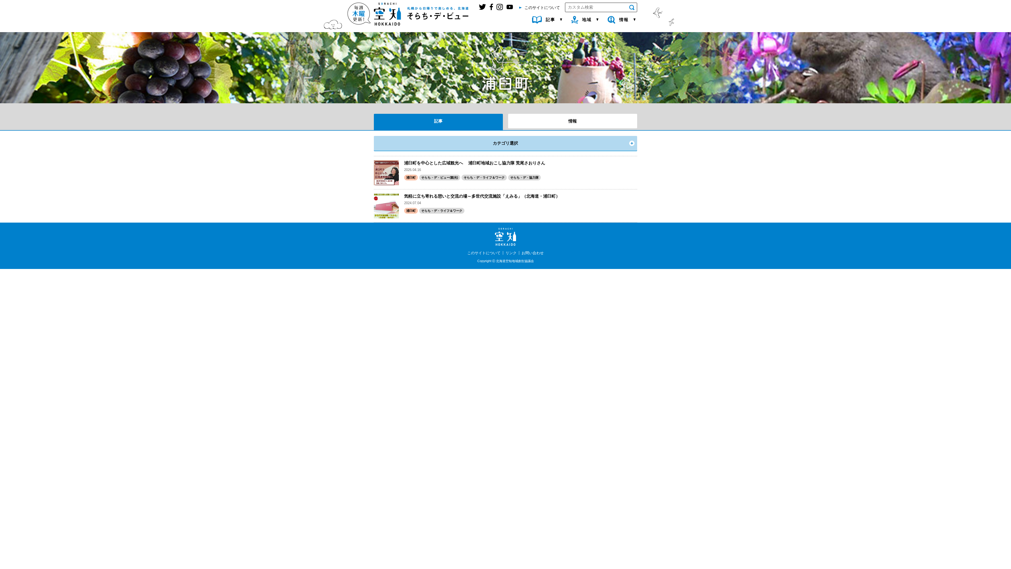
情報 (572, 121)
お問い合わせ (533, 253)
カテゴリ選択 (505, 143)
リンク (511, 253)
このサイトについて (483, 253)
